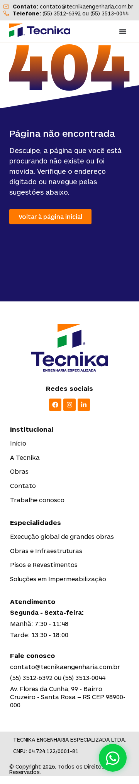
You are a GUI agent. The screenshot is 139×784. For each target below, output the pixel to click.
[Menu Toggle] (123, 32)
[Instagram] (69, 405)
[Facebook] (55, 405)
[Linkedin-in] (84, 405)
